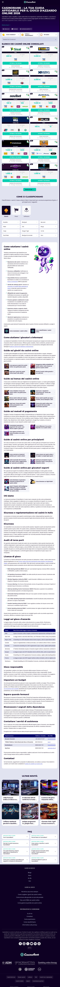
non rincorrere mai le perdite (11, 688)
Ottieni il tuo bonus (15, 63)
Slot (30, 881)
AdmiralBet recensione (44, 112)
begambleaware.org (53, 745)
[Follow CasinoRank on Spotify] (35, 943)
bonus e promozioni (13, 281)
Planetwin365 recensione (15, 89)
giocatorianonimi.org (53, 739)
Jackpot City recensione (16, 183)
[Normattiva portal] (25, 963)
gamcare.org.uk (52, 748)
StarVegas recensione (15, 159)
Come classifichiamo (30, 922)
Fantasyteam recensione (44, 183)
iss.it (49, 742)
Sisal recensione (15, 65)
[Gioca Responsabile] (47, 963)
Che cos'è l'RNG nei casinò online (29, 900)
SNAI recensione (44, 89)
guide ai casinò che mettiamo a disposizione (21, 346)
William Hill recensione (16, 136)
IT (28, 948)
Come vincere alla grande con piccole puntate (29, 897)
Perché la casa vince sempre (29, 892)
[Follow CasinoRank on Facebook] (20, 943)
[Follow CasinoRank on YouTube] (31, 943)
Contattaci (30, 916)
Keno (29, 875)
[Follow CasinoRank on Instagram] (24, 943)
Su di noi (29, 913)
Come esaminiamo (29, 919)
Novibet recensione (15, 112)
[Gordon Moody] (30, 969)
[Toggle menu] (2, 2)
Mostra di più (28, 189)
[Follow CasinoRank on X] (27, 943)
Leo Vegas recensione (44, 159)
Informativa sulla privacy (29, 925)
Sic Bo (29, 878)
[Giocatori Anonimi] (19, 969)
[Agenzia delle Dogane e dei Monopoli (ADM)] (7, 963)
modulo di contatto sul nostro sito (33, 763)
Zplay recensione (43, 136)
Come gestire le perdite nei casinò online (30, 903)
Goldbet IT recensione (44, 65)
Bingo (29, 872)
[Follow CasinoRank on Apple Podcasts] (39, 943)
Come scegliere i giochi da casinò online (29, 894)
